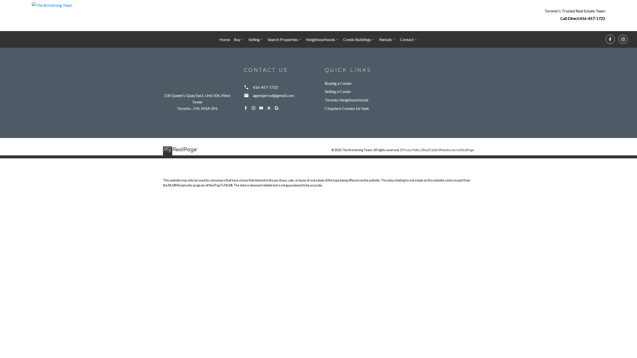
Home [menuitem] (224, 39)
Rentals (385, 39)
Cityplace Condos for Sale (347, 108)
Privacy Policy (411, 150)
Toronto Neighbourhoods (347, 99)
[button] (574, 14)
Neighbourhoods (320, 39)
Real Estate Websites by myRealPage (448, 150)
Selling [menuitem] (254, 39)
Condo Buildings (357, 39)
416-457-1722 (592, 18)
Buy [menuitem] (237, 39)
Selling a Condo (338, 91)
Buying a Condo (338, 83)
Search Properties (283, 39)
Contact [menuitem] (407, 39)
